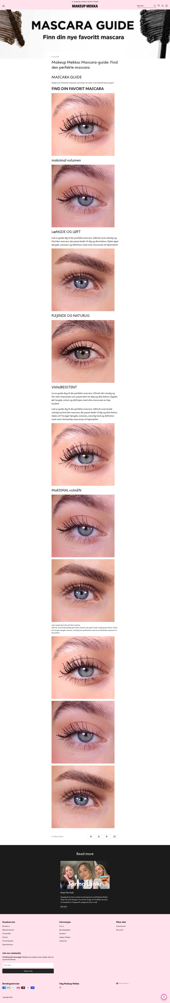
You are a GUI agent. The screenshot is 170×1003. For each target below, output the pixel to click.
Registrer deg (28, 971)
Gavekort (62, 933)
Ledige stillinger (64, 937)
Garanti (5, 937)
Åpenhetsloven (7, 945)
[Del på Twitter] (99, 836)
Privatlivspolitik (7, 941)
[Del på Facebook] (91, 836)
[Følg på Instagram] (60, 988)
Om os (61, 926)
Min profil (119, 930)
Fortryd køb (6, 933)
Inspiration (63, 941)
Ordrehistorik (121, 926)
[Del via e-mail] (114, 836)
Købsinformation (8, 930)
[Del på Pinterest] (107, 836)
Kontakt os (6, 926)
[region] (85, 1)
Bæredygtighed (64, 930)
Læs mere (63, 906)
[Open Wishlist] (159, 6)
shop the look (67, 892)
